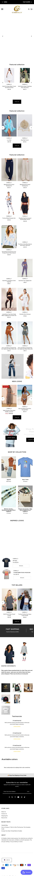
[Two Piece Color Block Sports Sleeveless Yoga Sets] (25, 222)
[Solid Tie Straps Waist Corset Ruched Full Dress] (9, 64)
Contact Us (4, 803)
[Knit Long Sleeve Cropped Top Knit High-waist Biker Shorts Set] (9, 322)
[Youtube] (18, 787)
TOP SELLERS (17, 574)
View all (17, 91)
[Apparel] (8, 456)
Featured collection (17, 54)
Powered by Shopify (15, 872)
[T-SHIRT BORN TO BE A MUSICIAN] (6, 563)
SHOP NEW (11, 427)
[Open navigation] (6, 9)
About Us (3, 801)
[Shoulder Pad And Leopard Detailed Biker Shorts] (25, 192)
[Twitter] (12, 787)
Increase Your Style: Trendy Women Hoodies (11, 820)
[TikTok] (24, 787)
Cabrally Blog (4, 814)
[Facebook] (9, 787)
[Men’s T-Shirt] (25, 456)
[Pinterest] (15, 787)
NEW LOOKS (17, 371)
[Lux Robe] (9, 115)
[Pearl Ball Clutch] (24, 115)
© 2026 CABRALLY (5, 872)
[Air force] (6, 552)
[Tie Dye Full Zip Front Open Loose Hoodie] (24, 589)
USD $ (8, 849)
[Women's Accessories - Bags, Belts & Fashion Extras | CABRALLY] (25, 486)
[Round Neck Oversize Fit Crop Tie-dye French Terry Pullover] (9, 226)
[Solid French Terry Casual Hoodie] (9, 589)
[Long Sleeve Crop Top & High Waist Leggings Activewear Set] (9, 288)
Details (21, 555)
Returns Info (4, 807)
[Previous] (2, 2)
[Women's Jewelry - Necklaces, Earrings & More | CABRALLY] (8, 486)
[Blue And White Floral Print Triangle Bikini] (24, 384)
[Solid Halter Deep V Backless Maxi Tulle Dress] (24, 64)
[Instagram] (21, 787)
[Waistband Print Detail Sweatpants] (9, 159)
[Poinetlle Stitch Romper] (25, 288)
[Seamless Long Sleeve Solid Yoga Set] (9, 257)
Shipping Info (4, 805)
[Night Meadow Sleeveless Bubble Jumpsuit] (9, 385)
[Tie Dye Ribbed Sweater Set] (9, 192)
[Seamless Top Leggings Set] (25, 257)
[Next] (31, 2)
